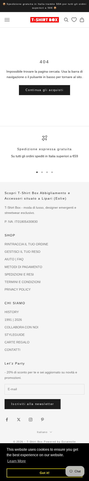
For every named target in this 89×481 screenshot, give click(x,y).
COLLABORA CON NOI (21, 327)
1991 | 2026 (13, 320)
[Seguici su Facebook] (7, 419)
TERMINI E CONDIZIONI (23, 282)
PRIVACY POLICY (18, 289)
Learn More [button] (16, 461)
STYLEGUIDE (15, 335)
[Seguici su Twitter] (18, 419)
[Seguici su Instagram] (30, 419)
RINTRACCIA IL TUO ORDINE (26, 244)
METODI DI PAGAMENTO (23, 267)
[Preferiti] (74, 19)
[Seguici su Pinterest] (42, 419)
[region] (44, 149)
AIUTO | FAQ (14, 259)
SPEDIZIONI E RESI (19, 274)
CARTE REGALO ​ (17, 342)
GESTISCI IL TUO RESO (22, 251)
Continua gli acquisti (44, 90)
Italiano (42, 432)
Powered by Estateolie (60, 441)
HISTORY (12, 312)
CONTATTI (12, 350)
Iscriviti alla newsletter (32, 404)
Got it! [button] (45, 473)
